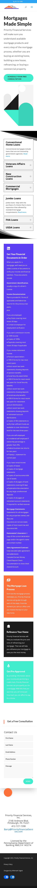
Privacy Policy (8, 864)
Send (28, 781)
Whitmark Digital (17, 871)
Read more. (22, 212)
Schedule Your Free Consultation (17, 78)
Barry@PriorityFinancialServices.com (18, 830)
